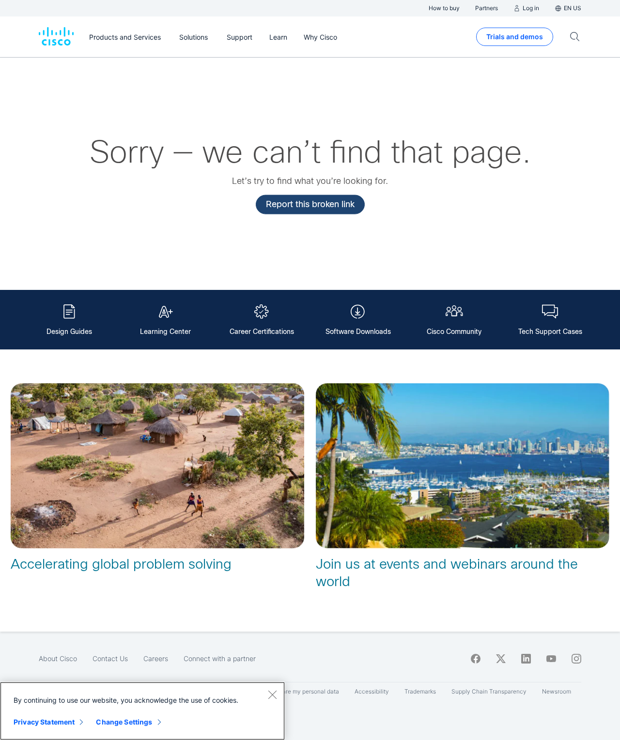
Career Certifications (262, 331)
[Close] (272, 694)
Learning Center (165, 331)
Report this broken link (310, 204)
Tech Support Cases (550, 331)
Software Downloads (358, 331)
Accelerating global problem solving (121, 564)
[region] (142, 711)
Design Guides (69, 331)
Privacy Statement (44, 722)
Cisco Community (454, 331)
